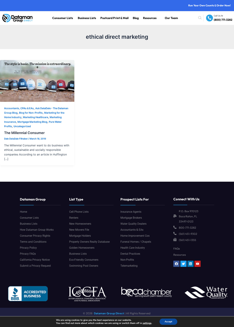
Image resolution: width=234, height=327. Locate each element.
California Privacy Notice (35, 259)
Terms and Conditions (33, 241)
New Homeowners (80, 223)
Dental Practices (130, 253)
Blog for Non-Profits (31, 112)
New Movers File (79, 229)
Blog (144, 18)
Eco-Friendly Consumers (83, 259)
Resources (156, 18)
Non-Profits (127, 259)
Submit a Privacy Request (35, 265)
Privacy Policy (28, 247)
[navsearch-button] (207, 18)
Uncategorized (22, 126)
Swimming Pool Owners (83, 265)
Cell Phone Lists (79, 211)
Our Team (173, 18)
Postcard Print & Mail (128, 18)
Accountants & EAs (131, 229)
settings (147, 323)
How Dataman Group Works (37, 229)
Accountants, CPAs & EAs (19, 108)
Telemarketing (129, 265)
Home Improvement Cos (135, 235)
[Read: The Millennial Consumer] (37, 80)
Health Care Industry (132, 247)
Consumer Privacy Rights (35, 235)
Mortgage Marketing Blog (32, 121)
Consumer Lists (88, 18)
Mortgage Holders (80, 235)
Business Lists (107, 18)
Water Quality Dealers (133, 223)
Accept (168, 321)
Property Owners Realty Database (89, 241)
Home (23, 211)
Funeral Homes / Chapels (135, 241)
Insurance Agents (130, 211)
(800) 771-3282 (225, 20)
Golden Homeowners (81, 247)
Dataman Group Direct (108, 313)
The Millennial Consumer (24, 133)
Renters (73, 217)
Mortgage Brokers (131, 217)
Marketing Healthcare (35, 117)
